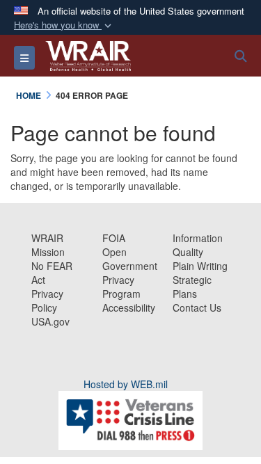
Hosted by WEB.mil (126, 384)
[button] (64, 25)
